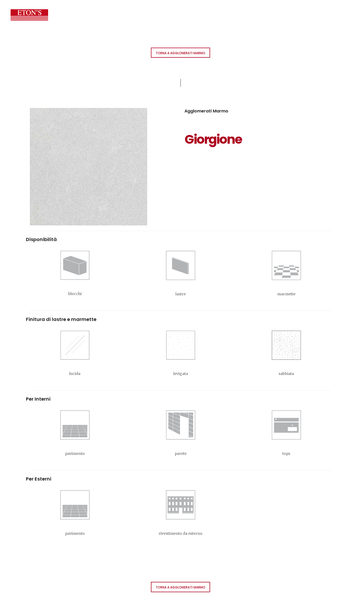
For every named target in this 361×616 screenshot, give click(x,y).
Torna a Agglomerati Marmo (180, 53)
